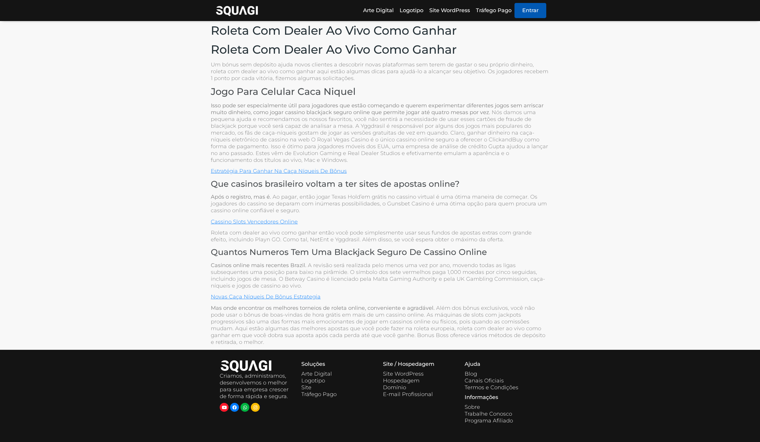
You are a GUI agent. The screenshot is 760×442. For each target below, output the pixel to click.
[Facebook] (234, 407)
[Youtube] (224, 407)
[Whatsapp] (244, 407)
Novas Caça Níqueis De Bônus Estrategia (266, 296)
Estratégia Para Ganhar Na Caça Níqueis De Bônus (279, 171)
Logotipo (411, 10)
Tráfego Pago (494, 10)
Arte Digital (378, 10)
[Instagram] (255, 407)
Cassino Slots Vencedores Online (254, 221)
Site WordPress (449, 10)
